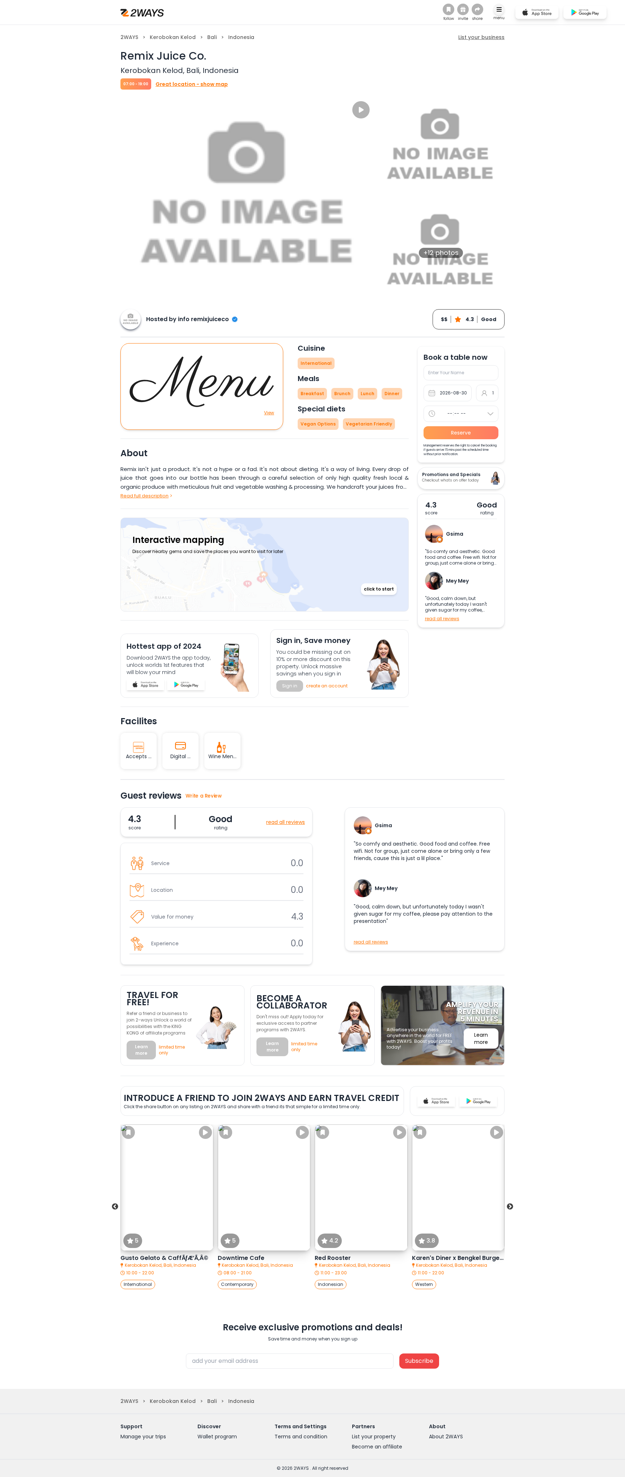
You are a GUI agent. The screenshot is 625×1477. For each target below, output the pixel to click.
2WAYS (129, 37)
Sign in (289, 686)
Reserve (461, 432)
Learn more (141, 1050)
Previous (115, 1206)
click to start (379, 589)
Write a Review (204, 796)
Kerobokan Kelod (173, 37)
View (269, 413)
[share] (477, 9)
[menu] (499, 9)
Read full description (144, 496)
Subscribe (419, 1361)
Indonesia (241, 37)
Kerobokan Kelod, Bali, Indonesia (160, 1265)
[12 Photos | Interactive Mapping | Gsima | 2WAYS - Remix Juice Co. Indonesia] (145, 684)
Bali (212, 37)
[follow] (448, 9)
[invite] (463, 9)
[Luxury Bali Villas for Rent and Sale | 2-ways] (142, 12)
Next (510, 1206)
